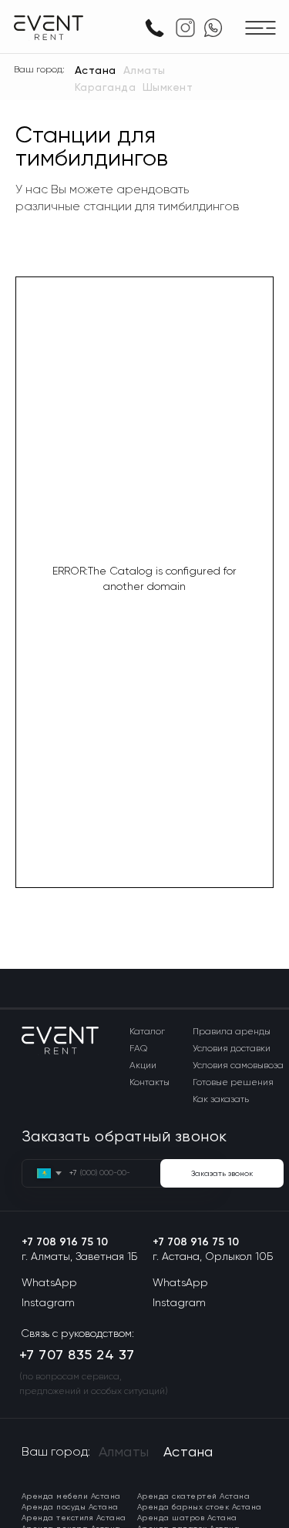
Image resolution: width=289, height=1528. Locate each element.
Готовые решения (233, 1082)
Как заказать (221, 1099)
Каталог (147, 1031)
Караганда (105, 87)
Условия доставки (232, 1048)
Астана (95, 70)
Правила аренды (232, 1031)
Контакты (149, 1082)
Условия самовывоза (238, 1065)
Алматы (144, 70)
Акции (142, 1065)
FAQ (138, 1048)
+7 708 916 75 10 (65, 1241)
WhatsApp (49, 1282)
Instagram (48, 1302)
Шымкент (168, 87)
